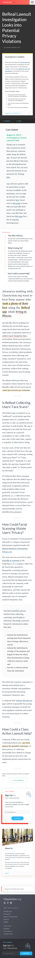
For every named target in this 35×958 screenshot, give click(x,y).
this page (16, 203)
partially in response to (12, 561)
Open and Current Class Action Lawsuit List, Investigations (17, 99)
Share (19, 121)
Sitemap (6, 922)
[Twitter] (5, 903)
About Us (6, 919)
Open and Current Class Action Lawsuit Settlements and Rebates (17, 95)
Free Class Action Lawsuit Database (18, 107)
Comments (7, 121)
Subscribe (17, 818)
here (8, 177)
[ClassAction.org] (15, 2)
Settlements (7, 914)
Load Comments (18, 780)
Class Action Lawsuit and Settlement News (18, 104)
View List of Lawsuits (12, 113)
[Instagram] (11, 903)
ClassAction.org (25, 62)
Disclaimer (6, 928)
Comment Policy (8, 934)
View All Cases (8, 911)
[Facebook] (8, 903)
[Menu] (32, 2)
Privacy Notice (8, 931)
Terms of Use (7, 926)
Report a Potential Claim (10, 916)
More (7, 873)
